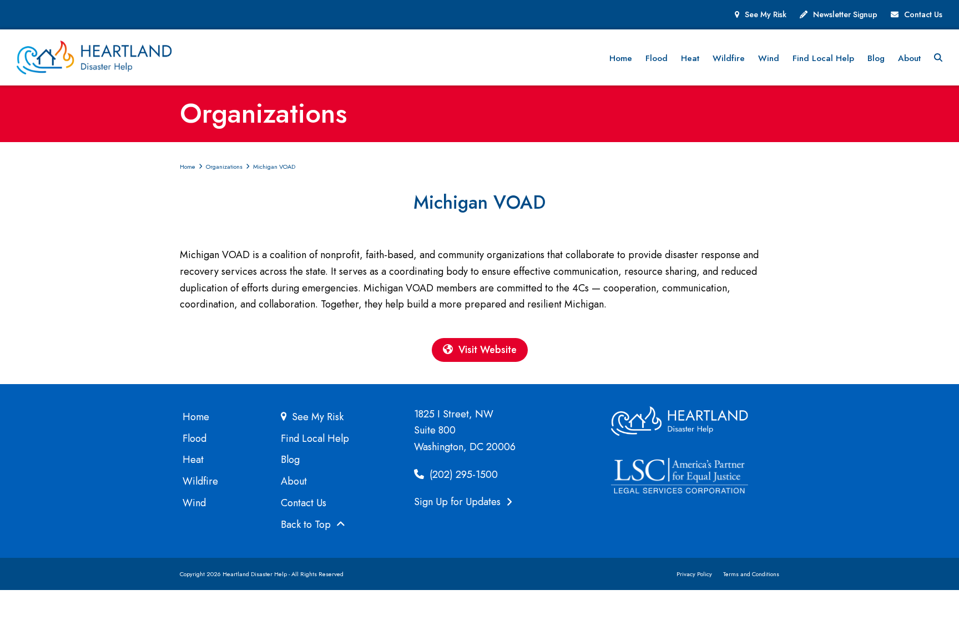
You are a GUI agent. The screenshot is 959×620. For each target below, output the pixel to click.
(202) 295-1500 (462, 474)
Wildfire (200, 481)
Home (196, 417)
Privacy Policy (694, 573)
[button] (938, 58)
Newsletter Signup (845, 14)
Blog (290, 459)
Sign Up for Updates (458, 502)
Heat (193, 459)
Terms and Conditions (751, 573)
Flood (194, 438)
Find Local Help (315, 438)
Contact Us (923, 14)
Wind (194, 503)
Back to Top (307, 524)
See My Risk (765, 14)
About (294, 481)
